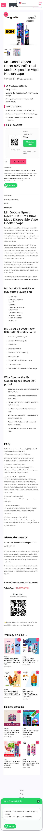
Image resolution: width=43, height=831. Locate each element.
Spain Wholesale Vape (26, 175)
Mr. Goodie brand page (31, 279)
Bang (24, 657)
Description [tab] (7, 195)
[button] (35, 16)
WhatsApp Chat (30, 143)
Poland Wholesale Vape (13, 175)
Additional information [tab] (11, 199)
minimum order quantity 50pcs (15, 173)
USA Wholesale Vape (18, 178)
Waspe (6, 689)
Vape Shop (28, 178)
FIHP (24, 689)
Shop (21, 794)
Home (21, 790)
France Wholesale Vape (17, 170)
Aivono (6, 657)
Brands (21, 797)
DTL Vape (9, 181)
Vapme (6, 728)
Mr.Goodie (20, 181)
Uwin (5, 759)
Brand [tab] (6, 203)
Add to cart (18, 162)
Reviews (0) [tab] (8, 207)
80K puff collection (12, 279)
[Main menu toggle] (3, 5)
